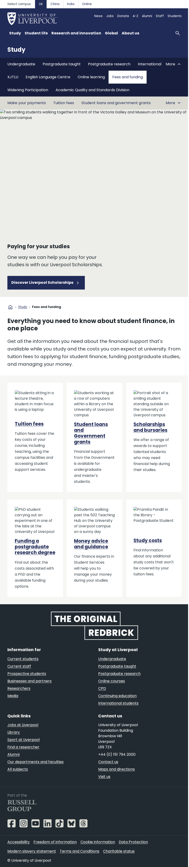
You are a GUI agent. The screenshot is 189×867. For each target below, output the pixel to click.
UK (41, 4)
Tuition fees (63, 103)
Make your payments (26, 103)
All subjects (17, 769)
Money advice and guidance (91, 544)
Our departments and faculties (35, 761)
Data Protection (133, 842)
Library (13, 732)
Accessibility (18, 842)
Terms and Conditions (79, 851)
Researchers (18, 688)
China (54, 4)
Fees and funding (127, 77)
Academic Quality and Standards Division (92, 90)
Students (175, 16)
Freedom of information (55, 842)
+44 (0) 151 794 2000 (117, 754)
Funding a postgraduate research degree (35, 547)
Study (16, 49)
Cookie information (97, 842)
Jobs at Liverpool (22, 725)
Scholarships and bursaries (150, 427)
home (10, 307)
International (149, 64)
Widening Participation (27, 90)
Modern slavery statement (31, 851)
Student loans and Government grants (91, 433)
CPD (102, 688)
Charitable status (119, 851)
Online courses (111, 681)
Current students (22, 659)
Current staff (19, 666)
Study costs (147, 540)
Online (87, 4)
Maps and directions (116, 769)
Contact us (108, 761)
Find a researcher (23, 747)
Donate (123, 16)
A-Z (135, 16)
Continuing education (117, 695)
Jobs (110, 16)
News (98, 16)
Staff (160, 16)
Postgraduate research (109, 64)
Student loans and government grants (116, 103)
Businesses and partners (29, 681)
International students (118, 703)
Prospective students (26, 673)
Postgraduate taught (62, 64)
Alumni (147, 16)
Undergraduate (21, 64)
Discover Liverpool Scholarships (42, 282)
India (70, 4)
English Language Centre (48, 77)
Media (12, 695)
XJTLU (12, 77)
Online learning (91, 77)
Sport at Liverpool (23, 739)
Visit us (104, 776)
